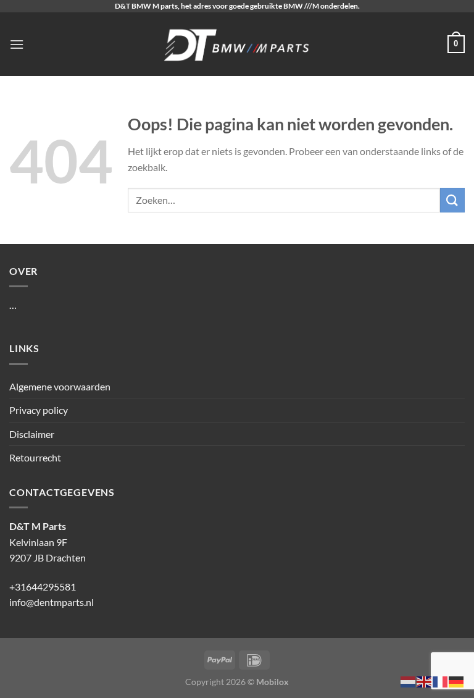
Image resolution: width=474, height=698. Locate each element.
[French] (441, 680)
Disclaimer (31, 434)
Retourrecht (35, 457)
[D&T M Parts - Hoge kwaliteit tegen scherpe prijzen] (237, 44)
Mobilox (272, 681)
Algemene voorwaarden (59, 386)
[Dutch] (409, 680)
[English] (425, 680)
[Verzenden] (452, 200)
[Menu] (16, 44)
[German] (457, 680)
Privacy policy (38, 410)
